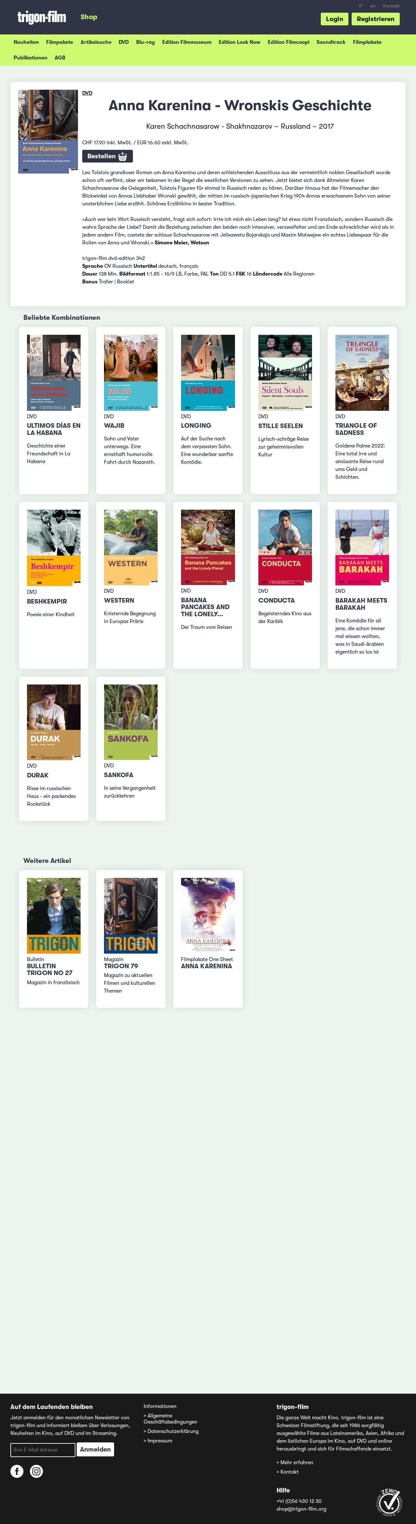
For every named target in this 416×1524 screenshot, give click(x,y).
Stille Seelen (280, 426)
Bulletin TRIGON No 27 (49, 969)
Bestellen (102, 156)
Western (119, 600)
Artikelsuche (96, 42)
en (372, 6)
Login (334, 19)
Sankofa (118, 775)
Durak (37, 775)
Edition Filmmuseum (187, 42)
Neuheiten (26, 42)
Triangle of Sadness (356, 429)
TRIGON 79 (121, 966)
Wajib (114, 425)
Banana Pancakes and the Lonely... (205, 607)
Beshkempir (47, 601)
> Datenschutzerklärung (171, 1431)
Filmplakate (367, 42)
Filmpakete (59, 42)
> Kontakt (288, 1472)
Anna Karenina (206, 966)
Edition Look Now (239, 42)
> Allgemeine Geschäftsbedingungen (170, 1419)
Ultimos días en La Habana (54, 429)
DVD (124, 42)
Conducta (276, 600)
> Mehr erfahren (295, 1462)
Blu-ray (145, 42)
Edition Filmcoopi (288, 42)
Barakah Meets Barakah (361, 604)
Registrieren (376, 19)
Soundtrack (331, 42)
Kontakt (391, 6)
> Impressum (158, 1441)
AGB (60, 58)
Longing (196, 425)
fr (360, 6)
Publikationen (30, 58)
